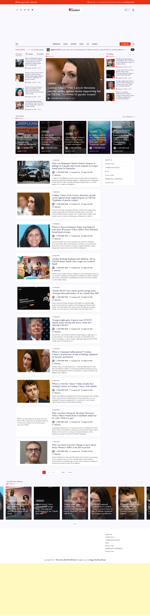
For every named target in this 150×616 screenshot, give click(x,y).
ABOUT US (108, 160)
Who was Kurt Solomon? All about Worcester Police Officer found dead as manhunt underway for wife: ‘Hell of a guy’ (74, 415)
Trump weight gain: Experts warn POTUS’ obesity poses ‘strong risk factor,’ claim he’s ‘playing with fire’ (125, 83)
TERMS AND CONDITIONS (113, 179)
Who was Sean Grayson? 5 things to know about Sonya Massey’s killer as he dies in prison (74, 446)
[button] (127, 9)
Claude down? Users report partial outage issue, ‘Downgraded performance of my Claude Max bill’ (124, 72)
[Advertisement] (75, 28)
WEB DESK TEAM (60, 98)
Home (107, 171)
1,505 (63, 472)
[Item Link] (20, 63)
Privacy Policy (109, 175)
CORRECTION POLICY (112, 167)
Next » (70, 472)
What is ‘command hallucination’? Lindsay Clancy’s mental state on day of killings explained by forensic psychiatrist (125, 95)
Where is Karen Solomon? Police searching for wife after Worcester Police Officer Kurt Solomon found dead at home (34, 90)
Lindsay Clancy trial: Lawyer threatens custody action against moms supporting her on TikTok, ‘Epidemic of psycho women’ (34, 76)
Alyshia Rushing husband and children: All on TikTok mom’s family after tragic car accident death (34, 103)
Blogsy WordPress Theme (97, 560)
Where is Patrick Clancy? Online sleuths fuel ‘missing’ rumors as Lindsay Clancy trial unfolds (74, 385)
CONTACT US (109, 164)
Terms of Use (109, 182)
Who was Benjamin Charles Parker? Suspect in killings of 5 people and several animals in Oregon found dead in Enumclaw (34, 61)
